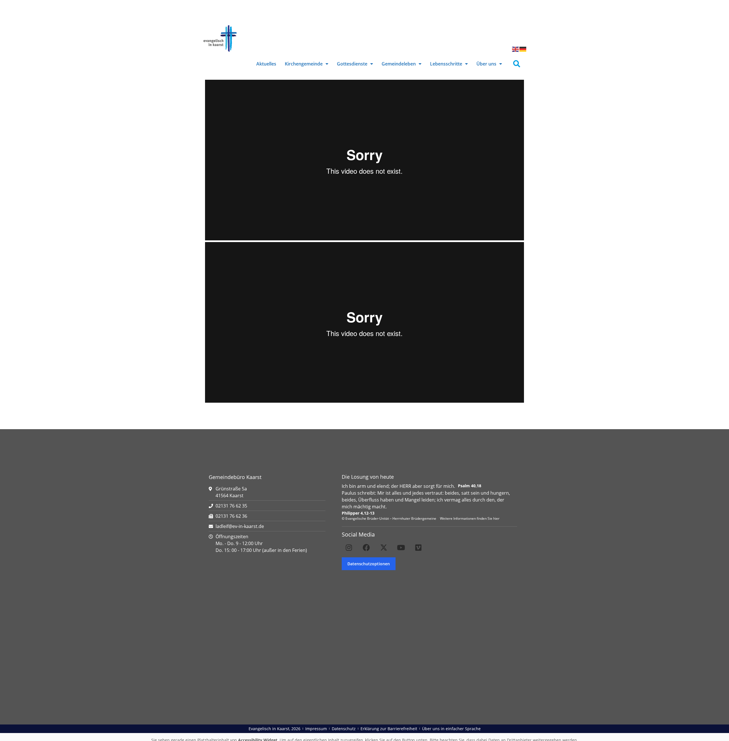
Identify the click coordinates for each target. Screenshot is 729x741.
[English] (515, 49)
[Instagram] (349, 547)
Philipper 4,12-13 (358, 513)
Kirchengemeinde (304, 64)
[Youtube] (401, 547)
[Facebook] (366, 547)
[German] (523, 49)
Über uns (486, 64)
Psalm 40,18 (469, 485)
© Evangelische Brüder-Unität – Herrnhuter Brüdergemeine (389, 518)
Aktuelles (266, 64)
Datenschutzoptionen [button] (368, 563)
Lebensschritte (446, 64)
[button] (517, 64)
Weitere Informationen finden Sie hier (469, 518)
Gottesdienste (352, 64)
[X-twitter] (383, 547)
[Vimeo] (418, 547)
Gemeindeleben (399, 64)
